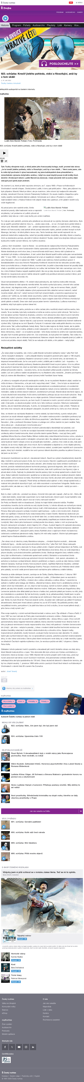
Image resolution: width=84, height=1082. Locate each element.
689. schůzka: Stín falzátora (24, 843)
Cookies (5, 1076)
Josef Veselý (12, 671)
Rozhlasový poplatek (51, 1020)
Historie (5, 25)
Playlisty (51, 25)
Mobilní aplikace (8, 1034)
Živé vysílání (7, 706)
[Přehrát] (4, 153)
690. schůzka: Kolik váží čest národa (28, 832)
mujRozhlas (6, 696)
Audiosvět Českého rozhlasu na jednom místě (18, 717)
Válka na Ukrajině (9, 1003)
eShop (4, 1013)
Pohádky (31, 701)
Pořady (27, 25)
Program (59, 12)
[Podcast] (2, 161)
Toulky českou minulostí (11, 83)
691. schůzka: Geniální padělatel (26, 822)
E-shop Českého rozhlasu (15, 867)
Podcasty (6, 1031)
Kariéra (46, 1013)
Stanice (5, 1010)
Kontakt (46, 1016)
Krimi (20, 701)
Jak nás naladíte (49, 1003)
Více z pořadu (9, 819)
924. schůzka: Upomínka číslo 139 (27, 736)
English (37, 1076)
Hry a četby (7, 701)
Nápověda (47, 1007)
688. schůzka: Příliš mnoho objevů (27, 853)
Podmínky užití (27, 1076)
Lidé (60, 25)
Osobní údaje (15, 1076)
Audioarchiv (70, 12)
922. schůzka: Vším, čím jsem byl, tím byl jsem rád (34, 726)
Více (77, 25)
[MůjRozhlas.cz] (4, 94)
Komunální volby (8, 1007)
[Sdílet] (6, 161)
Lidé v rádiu (47, 1010)
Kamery (80, 12)
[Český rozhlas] (8, 2)
